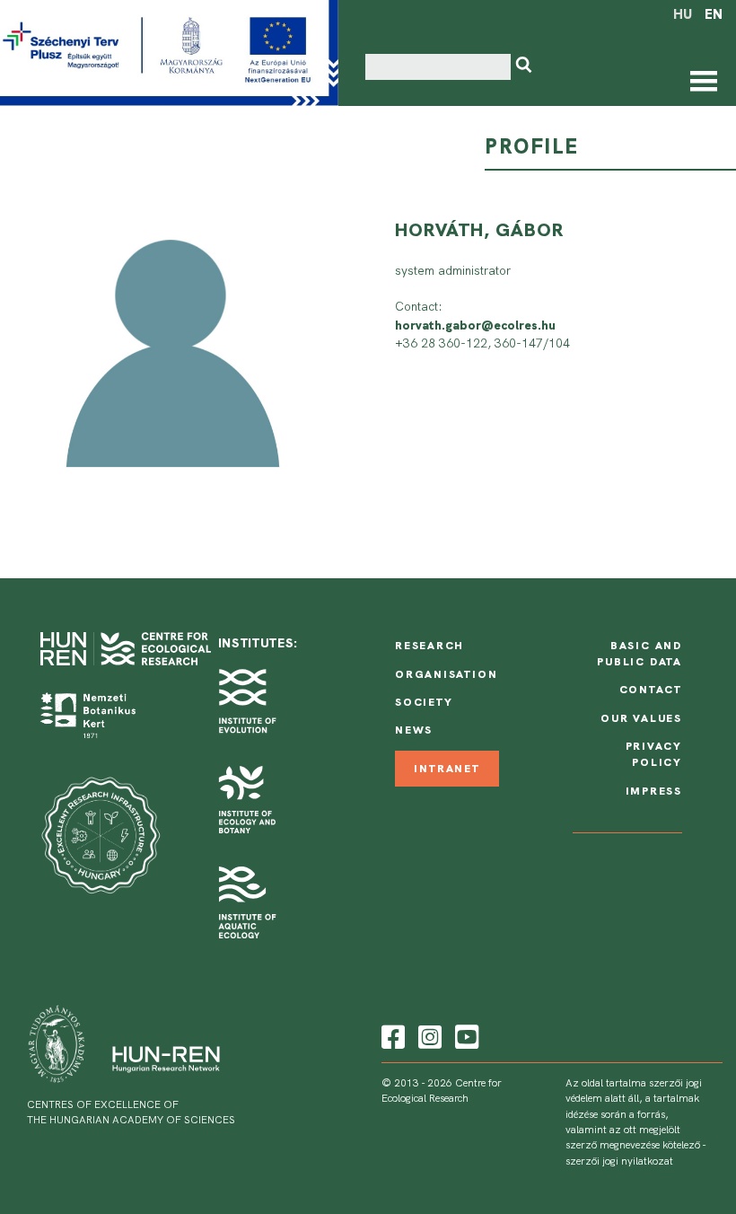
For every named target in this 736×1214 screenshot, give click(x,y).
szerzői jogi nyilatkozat (619, 1161)
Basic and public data (639, 653)
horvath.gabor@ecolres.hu (475, 325)
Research (429, 645)
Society (424, 702)
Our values (641, 718)
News (414, 730)
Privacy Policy (654, 754)
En (714, 14)
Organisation (446, 674)
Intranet (446, 768)
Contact (651, 689)
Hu (682, 14)
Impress (654, 791)
